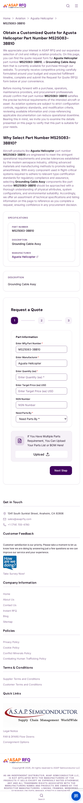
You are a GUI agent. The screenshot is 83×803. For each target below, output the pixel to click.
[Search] (67, 5)
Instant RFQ (10, 610)
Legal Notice (10, 731)
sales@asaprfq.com (19, 519)
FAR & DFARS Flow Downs (18, 736)
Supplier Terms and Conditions (21, 678)
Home (6, 18)
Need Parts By (24, 412)
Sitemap (8, 621)
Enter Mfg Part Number (29, 343)
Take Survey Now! (14, 573)
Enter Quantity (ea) (27, 371)
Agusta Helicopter (41, 18)
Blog (5, 616)
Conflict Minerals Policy (17, 653)
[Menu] (76, 5)
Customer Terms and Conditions (22, 684)
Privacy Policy (11, 642)
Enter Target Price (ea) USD (31, 385)
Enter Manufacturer (27, 357)
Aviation (20, 18)
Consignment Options (16, 742)
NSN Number (23, 399)
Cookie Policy (11, 647)
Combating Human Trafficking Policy (24, 658)
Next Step (60, 470)
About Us (8, 599)
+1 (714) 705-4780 (18, 524)
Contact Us (9, 605)
